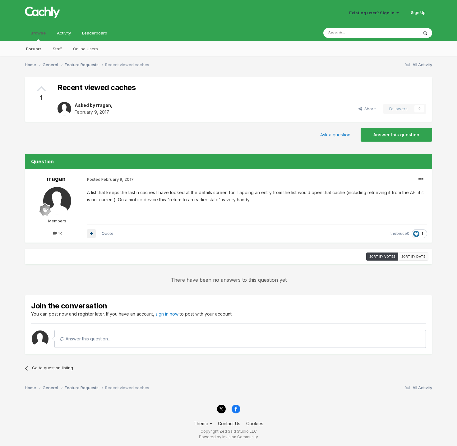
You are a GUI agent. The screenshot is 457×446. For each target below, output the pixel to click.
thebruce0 (399, 233)
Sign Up (418, 12)
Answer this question (396, 134)
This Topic (400, 32)
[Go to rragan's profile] (64, 109)
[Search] (425, 33)
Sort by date (413, 256)
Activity (64, 32)
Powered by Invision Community (228, 437)
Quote (107, 233)
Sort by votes (382, 256)
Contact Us (229, 423)
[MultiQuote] (91, 233)
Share (369, 108)
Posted (110, 179)
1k (59, 232)
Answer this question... (87, 338)
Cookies (254, 423)
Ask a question (335, 134)
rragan (103, 105)
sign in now (166, 313)
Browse (38, 32)
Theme (202, 423)
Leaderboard (94, 32)
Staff (57, 48)
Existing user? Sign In (372, 12)
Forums (34, 48)
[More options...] (421, 179)
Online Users (85, 48)
